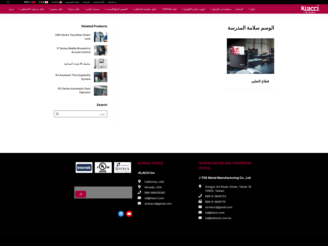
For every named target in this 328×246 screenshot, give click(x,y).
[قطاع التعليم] (250, 56)
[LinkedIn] (12, 2)
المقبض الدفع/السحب (117, 9)
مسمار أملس (92, 9)
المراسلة (86, 2)
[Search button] (57, 113)
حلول (252, 9)
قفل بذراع (74, 9)
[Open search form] (8, 2)
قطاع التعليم (260, 81)
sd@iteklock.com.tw (218, 218)
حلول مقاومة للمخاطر (145, 9)
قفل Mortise (170, 9)
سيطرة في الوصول (221, 9)
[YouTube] (17, 2)
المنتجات (239, 9)
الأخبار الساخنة (98, 2)
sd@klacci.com (215, 212)
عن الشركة (112, 2)
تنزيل (11, 9)
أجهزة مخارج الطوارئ (194, 9)
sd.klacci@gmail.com (218, 207)
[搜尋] (80, 194)
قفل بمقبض (56, 9)
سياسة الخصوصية (72, 2)
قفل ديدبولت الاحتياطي (32, 9)
